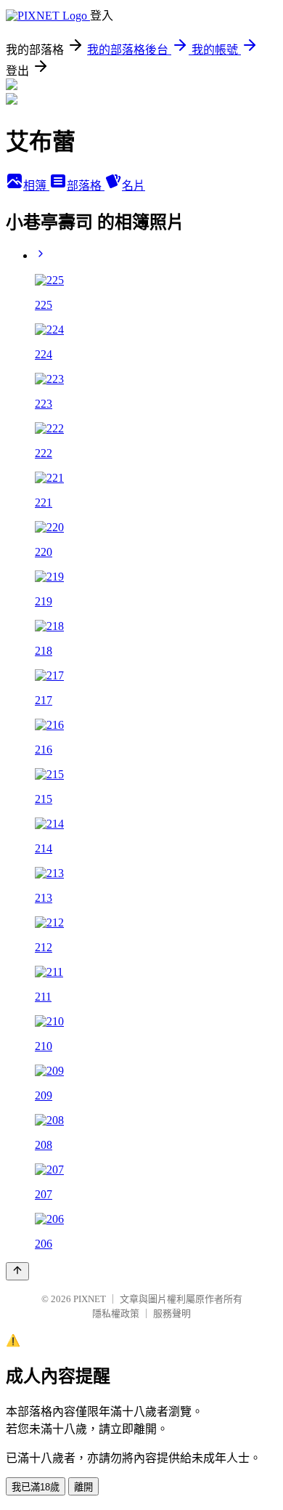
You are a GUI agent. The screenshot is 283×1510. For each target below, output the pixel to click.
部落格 (85, 185)
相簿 (36, 185)
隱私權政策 (115, 1313)
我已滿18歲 (36, 1487)
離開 (83, 1487)
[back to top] (17, 1271)
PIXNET (89, 1298)
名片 (133, 185)
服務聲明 (172, 1313)
